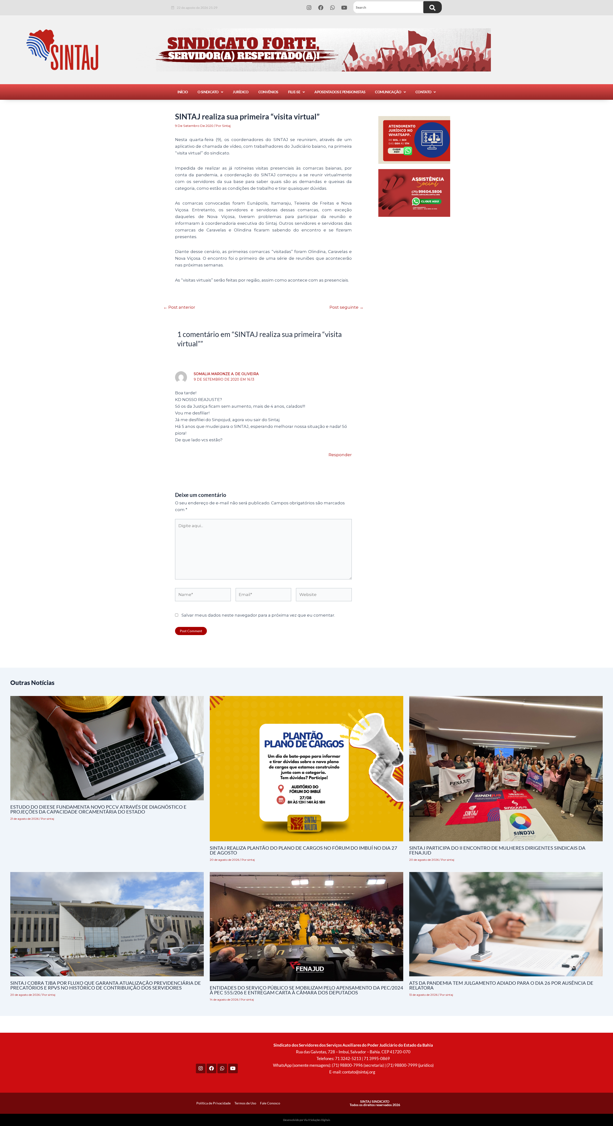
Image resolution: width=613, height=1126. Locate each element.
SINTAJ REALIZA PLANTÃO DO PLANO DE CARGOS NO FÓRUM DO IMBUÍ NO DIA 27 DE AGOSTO (303, 850)
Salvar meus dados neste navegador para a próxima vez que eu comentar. (258, 615)
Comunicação (388, 92)
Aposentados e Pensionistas (339, 92)
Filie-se (294, 92)
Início (182, 92)
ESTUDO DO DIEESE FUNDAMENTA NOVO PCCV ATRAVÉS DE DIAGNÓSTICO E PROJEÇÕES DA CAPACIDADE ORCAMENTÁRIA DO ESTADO (98, 809)
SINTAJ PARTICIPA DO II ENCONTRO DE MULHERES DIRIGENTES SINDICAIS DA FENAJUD (497, 850)
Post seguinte (346, 307)
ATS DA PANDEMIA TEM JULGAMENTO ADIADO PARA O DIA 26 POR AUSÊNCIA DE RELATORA (501, 985)
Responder (340, 454)
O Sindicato (208, 92)
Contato (423, 92)
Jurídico (240, 92)
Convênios (268, 92)
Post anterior (179, 307)
